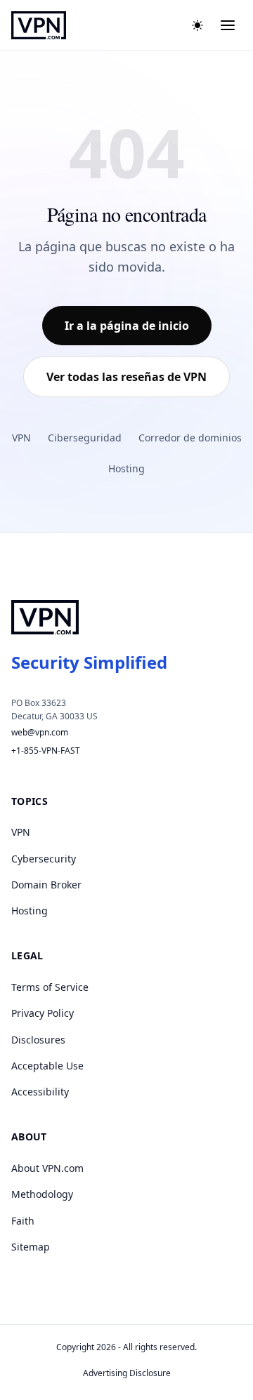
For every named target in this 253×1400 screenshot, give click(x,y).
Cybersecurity (43, 858)
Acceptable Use (47, 1065)
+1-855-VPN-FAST (45, 750)
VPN (21, 437)
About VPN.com (47, 1168)
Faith (22, 1220)
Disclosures (38, 1039)
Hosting (126, 468)
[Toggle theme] (197, 25)
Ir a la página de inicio (127, 325)
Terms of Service (50, 987)
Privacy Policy (42, 1013)
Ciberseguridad (85, 437)
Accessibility (40, 1091)
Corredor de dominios (190, 437)
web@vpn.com (39, 732)
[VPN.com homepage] (38, 25)
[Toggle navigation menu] (228, 25)
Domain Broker (46, 884)
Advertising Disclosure (127, 1373)
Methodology (42, 1194)
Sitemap (30, 1246)
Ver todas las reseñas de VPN (126, 377)
